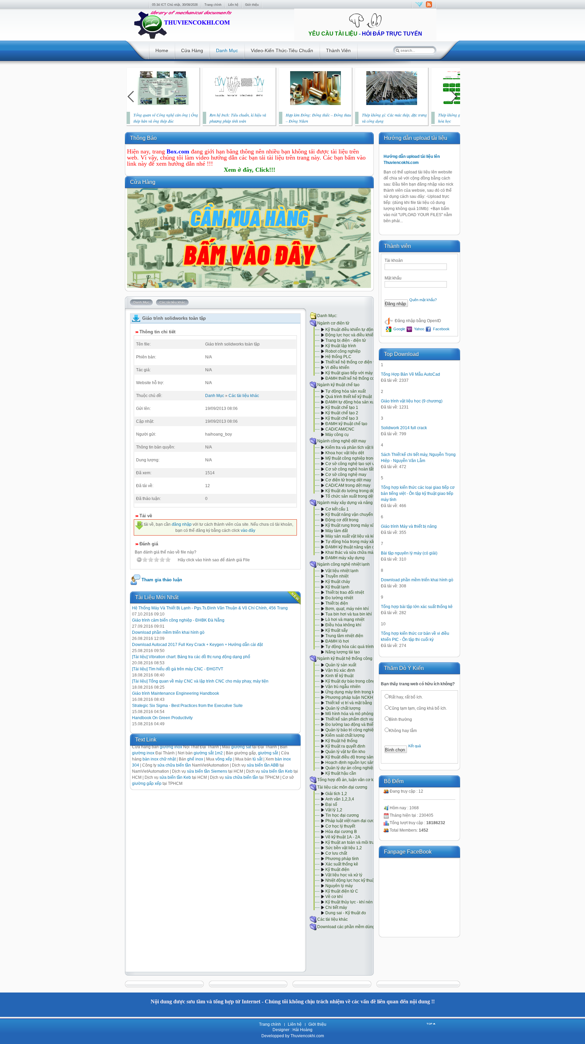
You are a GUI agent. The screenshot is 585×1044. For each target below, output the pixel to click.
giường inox (143, 753)
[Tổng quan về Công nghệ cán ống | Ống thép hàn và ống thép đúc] (163, 103)
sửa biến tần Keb (276, 771)
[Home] (182, 39)
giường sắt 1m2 (208, 753)
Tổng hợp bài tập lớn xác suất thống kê (417, 606)
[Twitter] (419, 7)
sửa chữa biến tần (174, 765)
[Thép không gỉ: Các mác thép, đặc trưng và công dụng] (391, 103)
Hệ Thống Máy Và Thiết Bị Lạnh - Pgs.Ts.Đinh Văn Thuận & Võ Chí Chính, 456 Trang (210, 608)
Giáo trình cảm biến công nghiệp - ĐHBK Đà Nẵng (178, 620)
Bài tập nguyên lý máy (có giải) (409, 553)
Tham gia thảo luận (162, 579)
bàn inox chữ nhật (159, 759)
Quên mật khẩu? (423, 300)
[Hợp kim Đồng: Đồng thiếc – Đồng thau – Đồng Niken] (315, 103)
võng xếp (223, 759)
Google (398, 329)
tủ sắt (257, 759)
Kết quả (414, 746)
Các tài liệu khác (244, 395)
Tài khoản (394, 260)
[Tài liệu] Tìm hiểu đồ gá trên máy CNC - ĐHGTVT (177, 669)
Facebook (441, 329)
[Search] (397, 50)
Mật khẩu (393, 278)
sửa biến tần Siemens (207, 771)
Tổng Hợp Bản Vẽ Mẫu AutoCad (410, 374)
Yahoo (418, 329)
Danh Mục (214, 395)
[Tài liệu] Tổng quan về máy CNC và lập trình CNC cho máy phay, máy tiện (200, 681)
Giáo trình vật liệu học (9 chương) (411, 401)
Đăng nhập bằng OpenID (417, 320)
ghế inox (195, 759)
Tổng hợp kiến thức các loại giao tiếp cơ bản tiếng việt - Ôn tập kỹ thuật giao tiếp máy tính (418, 493)
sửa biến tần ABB (263, 765)
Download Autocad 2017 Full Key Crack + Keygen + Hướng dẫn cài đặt (197, 644)
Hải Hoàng (302, 1029)
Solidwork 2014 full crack (404, 427)
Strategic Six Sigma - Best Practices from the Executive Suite (187, 705)
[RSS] (429, 7)
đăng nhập (182, 524)
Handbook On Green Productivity (162, 717)
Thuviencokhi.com (306, 1035)
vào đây (248, 530)
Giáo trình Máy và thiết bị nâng (409, 526)
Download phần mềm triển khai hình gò (168, 632)
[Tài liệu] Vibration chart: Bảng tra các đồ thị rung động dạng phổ (191, 656)
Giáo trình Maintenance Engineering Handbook (175, 693)
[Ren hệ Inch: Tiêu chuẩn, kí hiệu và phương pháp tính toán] (239, 103)
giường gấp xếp (146, 783)
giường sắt (268, 753)
